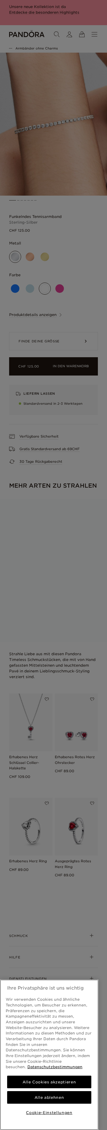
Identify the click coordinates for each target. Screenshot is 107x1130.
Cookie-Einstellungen (49, 1112)
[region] (49, 1055)
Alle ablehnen (49, 1097)
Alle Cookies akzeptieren (49, 1082)
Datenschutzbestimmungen (54, 1067)
